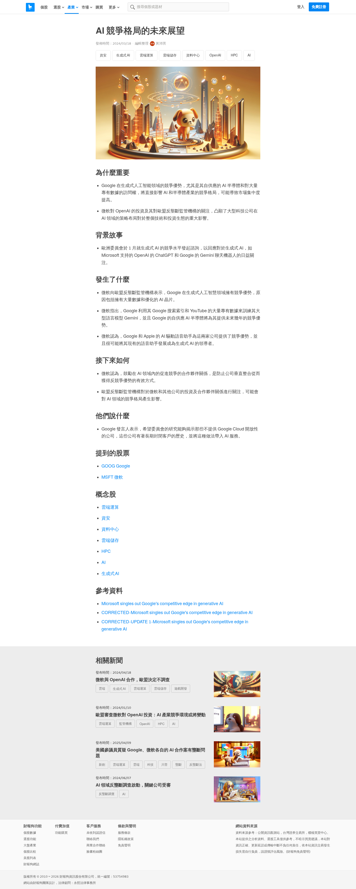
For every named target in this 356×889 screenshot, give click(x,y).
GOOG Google (115, 466)
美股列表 (29, 858)
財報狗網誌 (31, 864)
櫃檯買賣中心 (317, 832)
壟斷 (178, 764)
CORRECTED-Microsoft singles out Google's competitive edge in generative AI (177, 612)
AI (249, 55)
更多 (112, 7)
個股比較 (29, 851)
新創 (102, 764)
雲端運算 (146, 55)
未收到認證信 (95, 832)
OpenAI (215, 55)
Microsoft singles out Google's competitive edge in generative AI (162, 603)
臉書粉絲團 (94, 851)
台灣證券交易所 (294, 832)
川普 (164, 764)
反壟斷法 (195, 764)
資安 (103, 55)
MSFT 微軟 (112, 477)
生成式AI (123, 55)
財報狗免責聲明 (298, 851)
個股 (44, 7)
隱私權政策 (126, 839)
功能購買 (61, 832)
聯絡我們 (92, 839)
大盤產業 (29, 845)
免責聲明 (124, 845)
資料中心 (193, 55)
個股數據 (29, 832)
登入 (300, 7)
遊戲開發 (180, 688)
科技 (150, 764)
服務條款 (124, 832)
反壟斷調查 (107, 794)
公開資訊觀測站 (269, 832)
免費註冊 (319, 7)
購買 (99, 7)
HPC (234, 55)
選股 (57, 7)
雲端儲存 (170, 55)
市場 (85, 7)
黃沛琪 (161, 43)
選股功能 (29, 839)
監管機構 (125, 723)
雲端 (102, 688)
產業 (71, 7)
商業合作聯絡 (95, 845)
